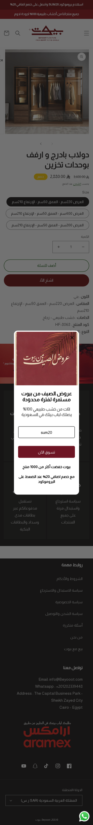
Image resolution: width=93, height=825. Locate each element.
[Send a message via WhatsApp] (84, 816)
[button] (46, 432)
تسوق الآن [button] (46, 452)
